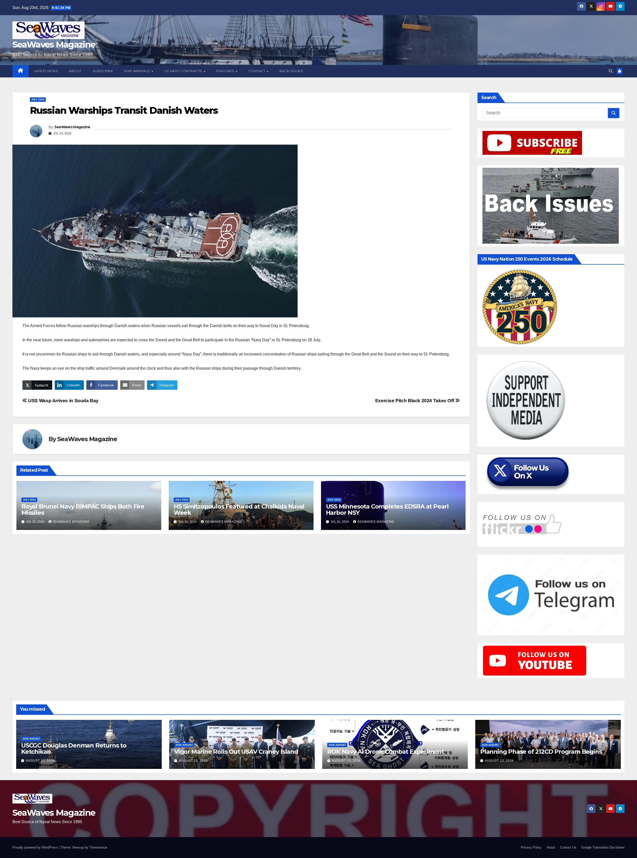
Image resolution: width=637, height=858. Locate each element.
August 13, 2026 (40, 760)
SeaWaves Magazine (53, 44)
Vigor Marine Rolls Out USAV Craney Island (236, 751)
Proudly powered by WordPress (35, 847)
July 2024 (37, 99)
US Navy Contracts (183, 71)
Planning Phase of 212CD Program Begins (541, 751)
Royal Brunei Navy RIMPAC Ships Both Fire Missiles (82, 509)
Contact (257, 71)
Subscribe (103, 71)
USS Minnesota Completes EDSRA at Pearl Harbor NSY (387, 509)
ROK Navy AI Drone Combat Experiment (385, 751)
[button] (611, 71)
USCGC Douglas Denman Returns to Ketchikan (73, 748)
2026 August (31, 738)
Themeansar (98, 847)
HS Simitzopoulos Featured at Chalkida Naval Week (239, 509)
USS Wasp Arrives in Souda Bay (63, 400)
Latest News (46, 71)
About (75, 71)
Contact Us (568, 847)
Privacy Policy (531, 847)
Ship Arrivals (137, 71)
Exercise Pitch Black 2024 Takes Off (415, 400)
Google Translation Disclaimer (603, 847)
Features (225, 71)
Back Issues (291, 71)
